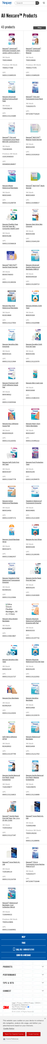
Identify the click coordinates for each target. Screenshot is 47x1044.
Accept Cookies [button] (33, 1034)
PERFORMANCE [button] (9, 975)
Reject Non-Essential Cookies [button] (14, 1034)
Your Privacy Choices (19, 1007)
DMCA (37, 1003)
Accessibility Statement (20, 1005)
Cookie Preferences (18, 1009)
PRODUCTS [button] (7, 967)
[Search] (37, 3)
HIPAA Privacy (29, 1003)
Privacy (19, 1003)
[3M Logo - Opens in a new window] (7, 3)
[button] (11, 1039)
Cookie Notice (8, 1029)
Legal (14, 1003)
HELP (23, 937)
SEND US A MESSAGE (23, 955)
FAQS (23, 943)
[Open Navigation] (44, 3)
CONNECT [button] (7, 991)
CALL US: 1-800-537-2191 (25, 949)
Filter (40, 28)
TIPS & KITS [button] (8, 983)
